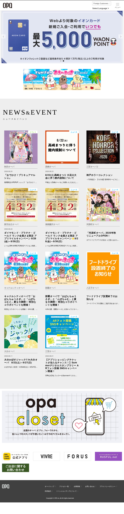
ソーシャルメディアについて (66, 491)
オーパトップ (49, 486)
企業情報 (77, 486)
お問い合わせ (90, 486)
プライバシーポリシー (107, 486)
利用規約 (48, 491)
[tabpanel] (62, 37)
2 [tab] (63, 60)
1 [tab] (60, 60)
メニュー (117, 7)
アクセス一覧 (64, 486)
